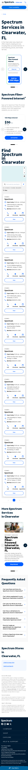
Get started (14, 137)
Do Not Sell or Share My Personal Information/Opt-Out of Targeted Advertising (13, 751)
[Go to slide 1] (13, 144)
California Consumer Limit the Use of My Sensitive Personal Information (13, 754)
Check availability (14, 7)
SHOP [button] (5, 733)
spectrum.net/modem (11, 689)
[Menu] (3, 2)
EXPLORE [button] (7, 737)
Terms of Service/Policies (7, 757)
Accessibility (4, 747)
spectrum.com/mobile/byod (18, 699)
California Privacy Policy (7, 749)
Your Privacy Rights (6, 746)
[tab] (14, 729)
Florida (4, 14)
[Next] (25, 69)
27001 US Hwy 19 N (8, 662)
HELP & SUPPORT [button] (10, 741)
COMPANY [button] (7, 729)
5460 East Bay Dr (8, 666)
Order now (19, 2)
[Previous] (3, 69)
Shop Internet (14, 564)
